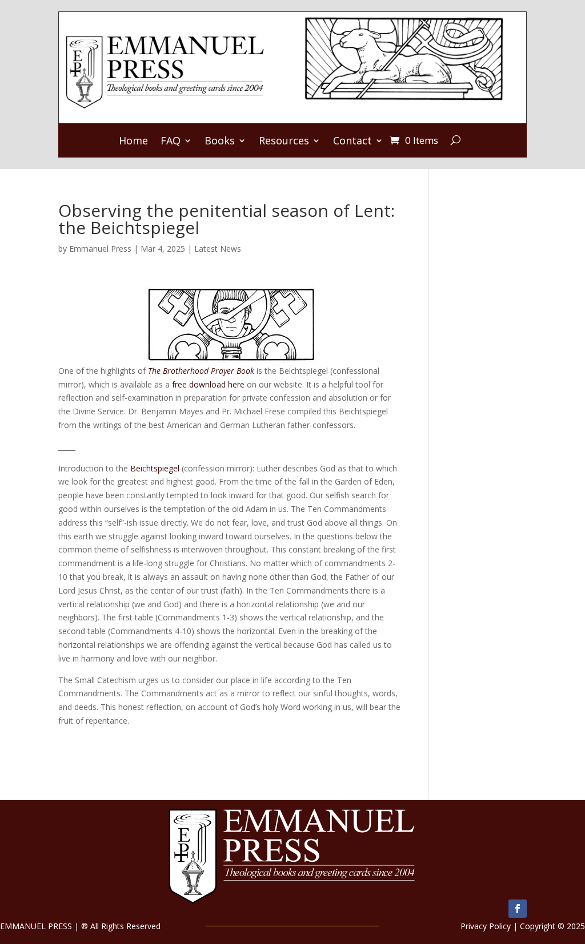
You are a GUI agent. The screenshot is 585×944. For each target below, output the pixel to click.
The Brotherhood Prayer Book (201, 370)
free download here (208, 384)
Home (133, 141)
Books (220, 141)
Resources (284, 141)
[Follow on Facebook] (517, 908)
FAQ (171, 141)
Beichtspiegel (154, 468)
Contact (352, 141)
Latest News (217, 248)
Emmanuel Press (100, 248)
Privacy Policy (485, 926)
